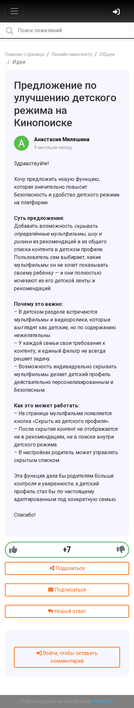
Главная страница (24, 54)
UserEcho (103, 701)
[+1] (13, 549)
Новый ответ (69, 611)
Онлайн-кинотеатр (72, 54)
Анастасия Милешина (61, 139)
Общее (107, 54)
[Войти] (117, 12)
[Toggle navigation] (14, 11)
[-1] (121, 549)
